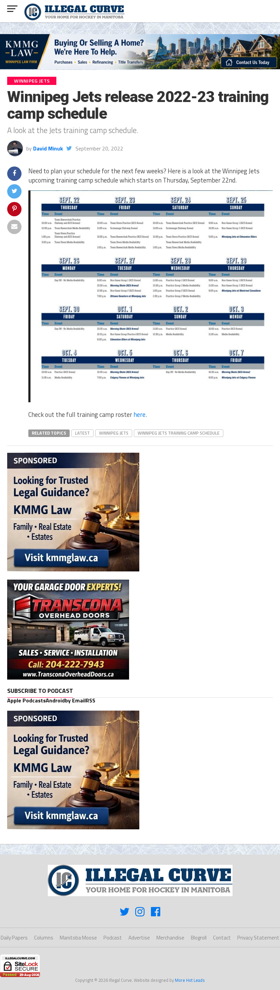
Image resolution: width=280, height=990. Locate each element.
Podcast (112, 938)
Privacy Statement (258, 938)
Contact (222, 938)
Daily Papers (14, 938)
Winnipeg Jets (113, 433)
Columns (43, 938)
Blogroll (199, 938)
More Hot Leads (190, 980)
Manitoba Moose (78, 938)
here (139, 414)
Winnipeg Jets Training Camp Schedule (179, 433)
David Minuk (48, 148)
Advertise (139, 938)
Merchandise (170, 938)
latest (82, 433)
